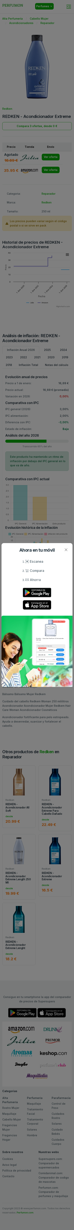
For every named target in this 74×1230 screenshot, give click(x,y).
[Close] (66, 550)
